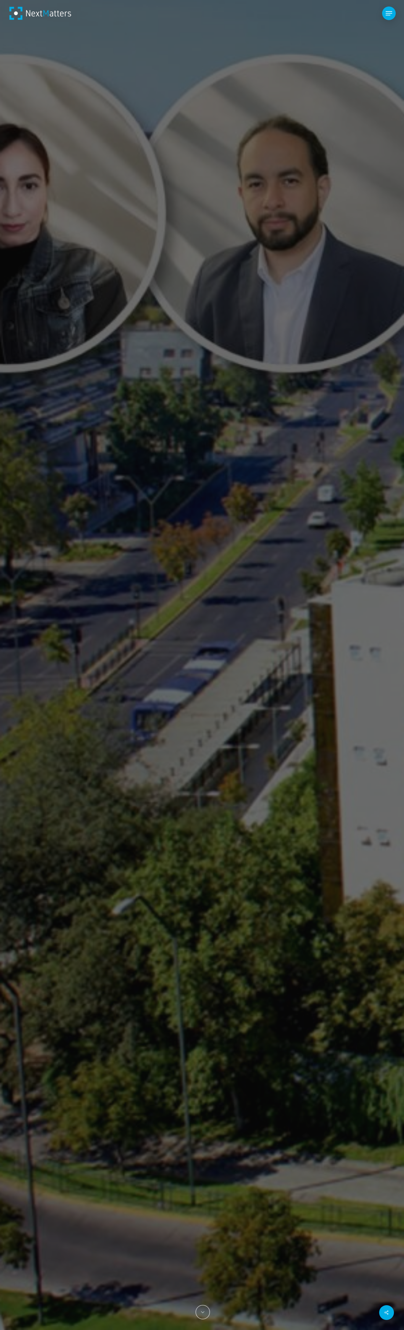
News (202, 707)
